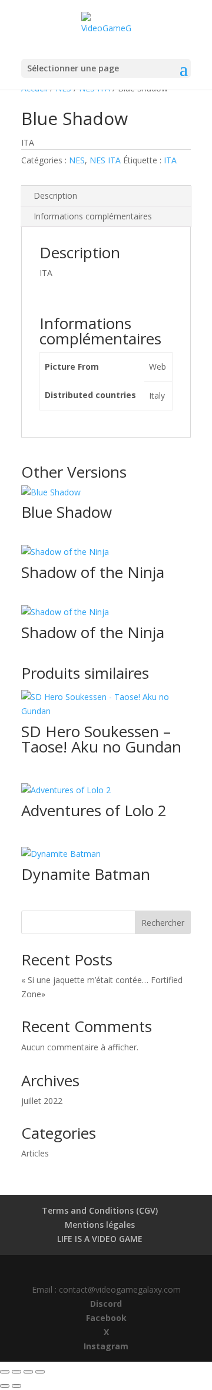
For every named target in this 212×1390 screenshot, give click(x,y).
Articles (35, 1153)
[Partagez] (28, 1371)
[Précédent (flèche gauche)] (4, 1386)
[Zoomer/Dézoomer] (4, 1371)
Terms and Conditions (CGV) (100, 1210)
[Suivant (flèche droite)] (16, 1386)
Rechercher (162, 922)
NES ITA (105, 160)
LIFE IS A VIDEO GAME (100, 1238)
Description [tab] (55, 195)
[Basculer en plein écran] (16, 1371)
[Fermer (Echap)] (40, 1371)
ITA (170, 160)
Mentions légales (100, 1224)
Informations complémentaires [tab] (93, 216)
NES (77, 160)
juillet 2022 (41, 1100)
